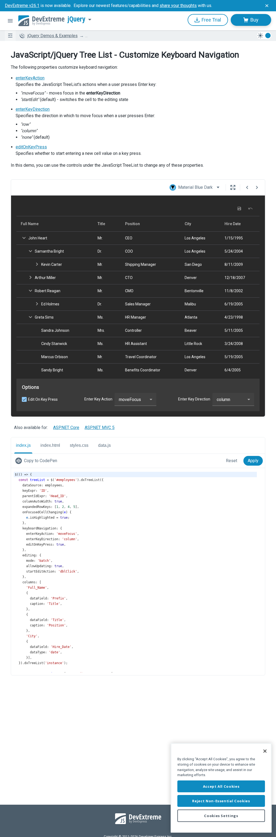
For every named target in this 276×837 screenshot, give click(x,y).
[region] (221, 788)
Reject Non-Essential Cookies (221, 800)
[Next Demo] (257, 187)
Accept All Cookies (221, 786)
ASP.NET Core (66, 427)
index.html (50, 445)
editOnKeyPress (31, 146)
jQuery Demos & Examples (52, 35)
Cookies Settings (221, 815)
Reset (231, 460)
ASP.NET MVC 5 (100, 427)
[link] (37, 461)
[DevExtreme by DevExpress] (41, 20)
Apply (253, 460)
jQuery (76, 19)
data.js (104, 445)
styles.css (79, 445)
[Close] (265, 751)
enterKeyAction (30, 78)
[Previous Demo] (247, 187)
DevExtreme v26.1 (22, 5)
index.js (23, 445)
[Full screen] (233, 187)
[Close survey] (267, 5)
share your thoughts (178, 5)
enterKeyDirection (33, 109)
